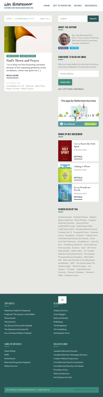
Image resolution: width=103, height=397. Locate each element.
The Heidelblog (60, 330)
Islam (83, 248)
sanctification (63, 263)
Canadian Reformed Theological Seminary (70, 355)
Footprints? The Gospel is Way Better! (19, 314)
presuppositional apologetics (70, 257)
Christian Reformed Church (86, 229)
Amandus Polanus (80, 217)
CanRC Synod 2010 (84, 226)
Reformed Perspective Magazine (17, 362)
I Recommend (9, 318)
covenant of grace (81, 232)
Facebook (63, 48)
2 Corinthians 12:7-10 (15, 86)
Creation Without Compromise (66, 359)
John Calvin (91, 248)
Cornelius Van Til (65, 232)
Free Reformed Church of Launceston (68, 362)
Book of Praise (81, 220)
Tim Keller (71, 269)
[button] (34, 18)
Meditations (12, 56)
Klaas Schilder (64, 251)
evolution (80, 235)
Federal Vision (91, 235)
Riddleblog (58, 322)
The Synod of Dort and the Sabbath (18, 326)
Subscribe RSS (44, 390)
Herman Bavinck (90, 245)
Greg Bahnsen (83, 241)
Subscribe (65, 82)
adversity (29, 86)
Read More (84, 43)
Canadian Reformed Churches (66, 351)
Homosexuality (64, 248)
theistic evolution (79, 266)
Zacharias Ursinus (72, 275)
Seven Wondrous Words (82, 188)
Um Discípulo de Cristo (63, 377)
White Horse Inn (10, 366)
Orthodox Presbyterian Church (70, 254)
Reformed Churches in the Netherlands (79, 260)
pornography (89, 254)
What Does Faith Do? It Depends (17, 311)
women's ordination (75, 272)
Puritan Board (9, 359)
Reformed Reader (61, 318)
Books (78, 5)
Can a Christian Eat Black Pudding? (17, 333)
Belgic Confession (65, 220)
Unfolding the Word (61, 333)
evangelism (70, 235)
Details (78, 156)
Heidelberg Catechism (73, 245)
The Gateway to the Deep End (16, 330)
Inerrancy (75, 248)
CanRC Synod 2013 (66, 229)
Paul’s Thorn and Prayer (22, 60)
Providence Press (61, 370)
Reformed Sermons (61, 374)
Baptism (93, 217)
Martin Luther (76, 251)
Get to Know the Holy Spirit (84, 145)
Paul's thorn (40, 86)
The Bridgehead (60, 326)
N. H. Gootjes (89, 251)
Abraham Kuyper (65, 217)
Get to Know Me (62, 5)
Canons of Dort (82, 223)
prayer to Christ (12, 89)
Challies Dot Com (61, 311)
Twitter (74, 48)
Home (47, 5)
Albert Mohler (10, 351)
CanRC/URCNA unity (66, 226)
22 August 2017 (13, 83)
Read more (12, 75)
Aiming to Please (82, 166)
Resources (91, 5)
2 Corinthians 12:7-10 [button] (24, 19)
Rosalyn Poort (90, 390)
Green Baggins (60, 314)
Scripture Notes (28, 56)
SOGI (72, 263)
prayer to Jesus (27, 89)
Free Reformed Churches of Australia (73, 238)
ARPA (6, 355)
